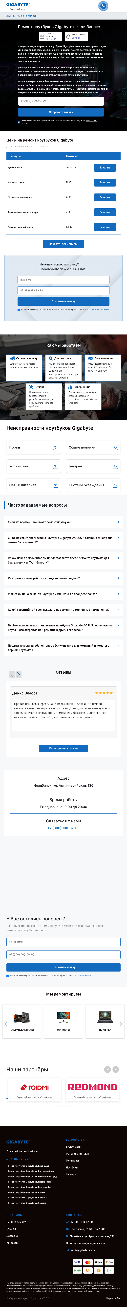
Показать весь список (63, 244)
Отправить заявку (61, 112)
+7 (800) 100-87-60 (63, 828)
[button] (12, 674)
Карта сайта (113, 1298)
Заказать (105, 167)
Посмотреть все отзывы (63, 748)
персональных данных (97, 309)
